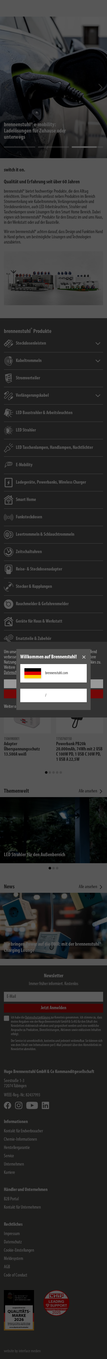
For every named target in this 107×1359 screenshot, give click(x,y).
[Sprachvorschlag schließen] (84, 657)
